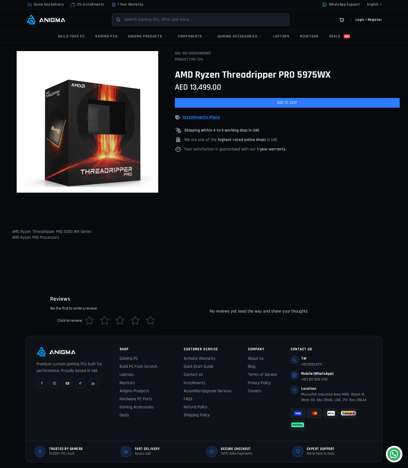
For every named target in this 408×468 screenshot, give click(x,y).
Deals (124, 415)
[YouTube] (67, 383)
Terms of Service (262, 374)
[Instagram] (54, 383)
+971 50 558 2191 (314, 379)
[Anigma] (45, 19)
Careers (254, 391)
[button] (87, 4)
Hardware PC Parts (136, 399)
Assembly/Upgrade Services (208, 391)
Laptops (127, 374)
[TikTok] (80, 383)
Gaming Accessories (137, 407)
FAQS (188, 399)
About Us (256, 358)
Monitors (127, 383)
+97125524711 (311, 364)
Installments (194, 383)
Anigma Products (134, 391)
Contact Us (193, 374)
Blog (251, 366)
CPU (200, 59)
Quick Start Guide (198, 366)
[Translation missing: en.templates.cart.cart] (341, 19)
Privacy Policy (259, 383)
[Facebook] (42, 383)
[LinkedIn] (93, 383)
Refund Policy (195, 407)
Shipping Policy (197, 415)
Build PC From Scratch (138, 366)
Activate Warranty (199, 358)
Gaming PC (129, 358)
